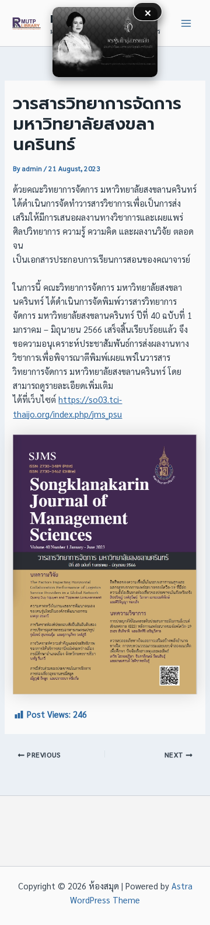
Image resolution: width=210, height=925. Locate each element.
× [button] (148, 11)
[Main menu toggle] (186, 23)
